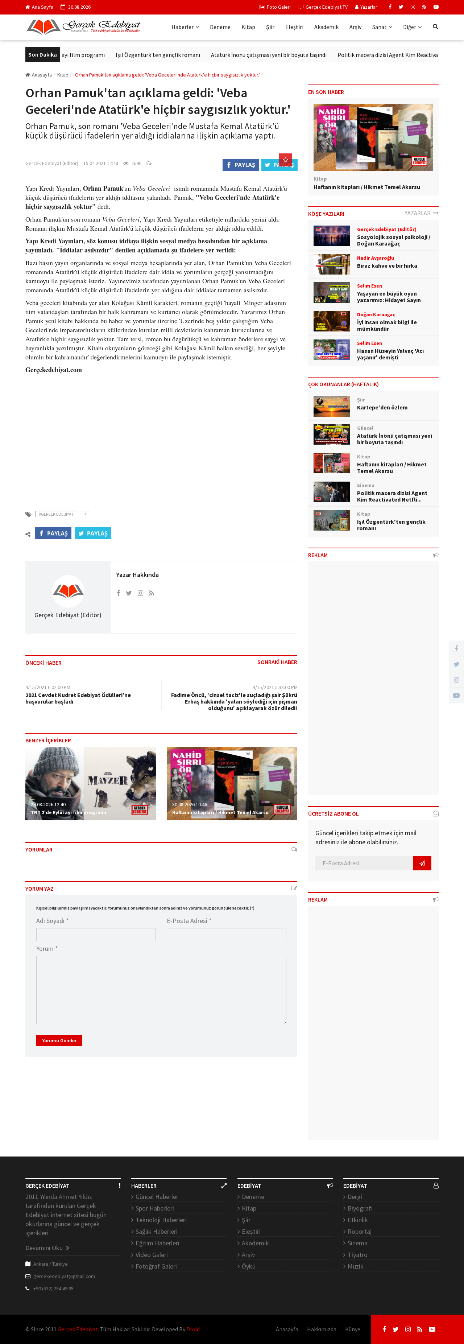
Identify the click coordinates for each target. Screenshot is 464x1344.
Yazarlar (368, 7)
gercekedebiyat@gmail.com (64, 1276)
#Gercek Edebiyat (56, 514)
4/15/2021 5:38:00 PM (275, 687)
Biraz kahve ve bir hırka (387, 265)
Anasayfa (42, 74)
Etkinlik (358, 1220)
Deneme (220, 26)
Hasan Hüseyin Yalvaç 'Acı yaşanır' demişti (390, 354)
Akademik (326, 26)
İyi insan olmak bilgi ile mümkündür (387, 325)
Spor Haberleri (155, 1208)
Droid (193, 1329)
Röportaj (360, 1231)
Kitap (248, 26)
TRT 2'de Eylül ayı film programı (68, 812)
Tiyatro (358, 1254)
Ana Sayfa (42, 7)
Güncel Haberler (157, 1196)
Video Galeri (152, 1254)
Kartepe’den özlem (382, 407)
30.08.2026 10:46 (189, 804)
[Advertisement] (161, 437)
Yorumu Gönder (59, 1040)
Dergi (355, 1196)
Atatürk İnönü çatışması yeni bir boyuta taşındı (248, 54)
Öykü (249, 1266)
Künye (352, 1329)
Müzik (356, 1266)
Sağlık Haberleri (157, 1231)
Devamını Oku (44, 1248)
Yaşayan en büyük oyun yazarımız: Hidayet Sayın (389, 297)
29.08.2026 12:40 (48, 804)
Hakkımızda (321, 1329)
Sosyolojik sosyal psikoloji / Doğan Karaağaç (393, 240)
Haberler (182, 26)
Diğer (409, 26)
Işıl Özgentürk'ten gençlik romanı (137, 54)
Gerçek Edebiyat (78, 1329)
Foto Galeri (279, 7)
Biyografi (360, 1208)
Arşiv (355, 26)
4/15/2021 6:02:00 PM (47, 687)
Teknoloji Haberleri (161, 1220)
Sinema (358, 1243)
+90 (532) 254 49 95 (53, 1288)
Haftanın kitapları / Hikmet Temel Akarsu (220, 812)
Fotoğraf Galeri (156, 1266)
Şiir (270, 26)
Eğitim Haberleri (157, 1243)
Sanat (379, 26)
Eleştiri (294, 26)
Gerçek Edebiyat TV (327, 7)
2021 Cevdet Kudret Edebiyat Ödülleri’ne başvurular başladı (78, 698)
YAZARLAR (419, 213)
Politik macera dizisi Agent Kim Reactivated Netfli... (392, 496)
